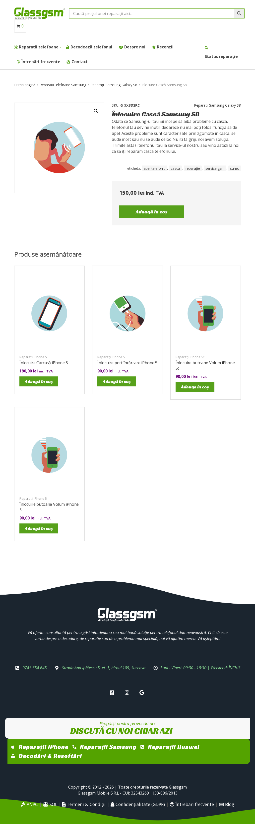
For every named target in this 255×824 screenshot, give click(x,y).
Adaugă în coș (152, 211)
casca (175, 168)
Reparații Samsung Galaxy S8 (113, 84)
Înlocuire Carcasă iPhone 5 (43, 362)
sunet (234, 168)
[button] (95, 111)
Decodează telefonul (91, 47)
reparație (193, 168)
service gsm (215, 168)
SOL (52, 804)
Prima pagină (24, 84)
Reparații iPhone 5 (33, 357)
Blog (229, 804)
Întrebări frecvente (40, 61)
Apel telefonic (154, 168)
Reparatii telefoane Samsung (63, 84)
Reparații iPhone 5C (190, 357)
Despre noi (134, 47)
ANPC (31, 804)
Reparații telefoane (39, 47)
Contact (79, 61)
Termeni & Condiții (85, 804)
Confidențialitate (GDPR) (139, 804)
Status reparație (221, 56)
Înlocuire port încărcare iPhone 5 (127, 362)
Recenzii (165, 47)
